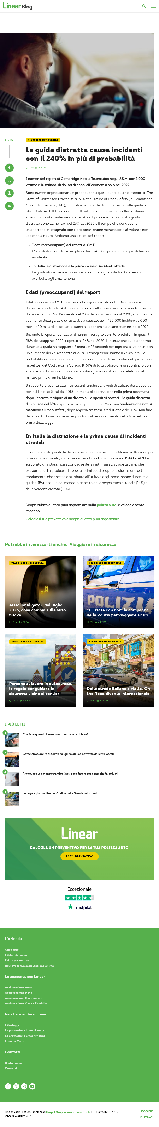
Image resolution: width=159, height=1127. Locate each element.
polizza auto (106, 505)
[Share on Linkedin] (9, 206)
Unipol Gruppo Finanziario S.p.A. (68, 1112)
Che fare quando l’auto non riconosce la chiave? (55, 734)
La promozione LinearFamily (24, 1030)
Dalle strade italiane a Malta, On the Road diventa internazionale (118, 691)
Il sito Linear (13, 1063)
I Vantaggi (12, 1025)
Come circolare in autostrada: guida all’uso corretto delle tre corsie (69, 754)
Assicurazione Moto (18, 992)
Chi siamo (12, 950)
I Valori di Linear (16, 955)
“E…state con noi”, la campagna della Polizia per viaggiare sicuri (118, 612)
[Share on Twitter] (9, 181)
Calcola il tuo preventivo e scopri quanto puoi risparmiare (72, 519)
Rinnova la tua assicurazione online (29, 966)
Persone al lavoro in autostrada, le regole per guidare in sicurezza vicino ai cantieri (40, 688)
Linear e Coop (14, 1041)
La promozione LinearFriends (25, 1036)
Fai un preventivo (17, 960)
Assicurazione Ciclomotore (23, 998)
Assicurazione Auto (18, 987)
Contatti (11, 1068)
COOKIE (147, 1111)
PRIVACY (146, 1117)
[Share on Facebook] (9, 168)
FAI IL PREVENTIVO (79, 856)
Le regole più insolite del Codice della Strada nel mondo (60, 793)
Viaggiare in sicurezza (43, 139)
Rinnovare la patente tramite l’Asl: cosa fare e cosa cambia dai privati (70, 773)
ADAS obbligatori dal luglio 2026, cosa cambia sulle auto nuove (37, 610)
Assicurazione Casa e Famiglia (26, 1003)
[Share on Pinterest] (9, 194)
